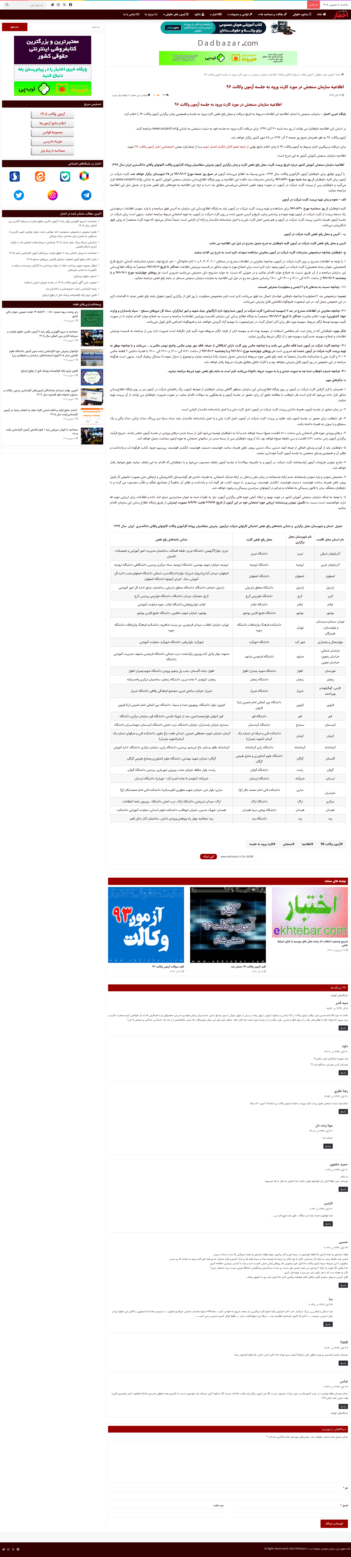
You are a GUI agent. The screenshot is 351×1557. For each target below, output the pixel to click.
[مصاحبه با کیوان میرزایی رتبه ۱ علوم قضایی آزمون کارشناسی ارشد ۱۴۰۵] (92, 436)
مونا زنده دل (324, 1125)
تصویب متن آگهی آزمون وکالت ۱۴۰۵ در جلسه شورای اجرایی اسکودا (60, 282)
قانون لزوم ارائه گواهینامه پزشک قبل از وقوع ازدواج (69, 295)
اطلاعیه (306, 844)
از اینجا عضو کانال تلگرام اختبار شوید (226, 146)
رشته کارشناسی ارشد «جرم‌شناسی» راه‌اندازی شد (71, 289)
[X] (64, 5)
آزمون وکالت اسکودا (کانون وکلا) (296, 74)
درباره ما (150, 14)
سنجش (287, 844)
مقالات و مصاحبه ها (272, 14)
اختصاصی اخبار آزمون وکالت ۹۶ (154, 146)
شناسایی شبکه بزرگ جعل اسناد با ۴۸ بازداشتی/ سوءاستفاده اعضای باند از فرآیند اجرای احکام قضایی (53, 244)
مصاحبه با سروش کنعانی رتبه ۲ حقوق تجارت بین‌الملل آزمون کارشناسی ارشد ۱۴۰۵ (53, 253)
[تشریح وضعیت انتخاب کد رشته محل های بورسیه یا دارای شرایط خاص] (310, 912)
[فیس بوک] (70, 5)
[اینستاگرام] (58, 5)
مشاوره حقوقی (301, 14)
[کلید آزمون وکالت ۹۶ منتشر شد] (228, 925)
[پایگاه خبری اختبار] (340, 14)
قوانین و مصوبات (239, 14)
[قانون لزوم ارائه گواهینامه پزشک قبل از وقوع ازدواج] (92, 377)
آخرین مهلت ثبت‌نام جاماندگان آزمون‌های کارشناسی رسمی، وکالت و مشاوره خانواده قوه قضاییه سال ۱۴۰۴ (40, 392)
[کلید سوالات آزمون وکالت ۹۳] (146, 925)
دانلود (198, 14)
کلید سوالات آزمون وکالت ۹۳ (168, 966)
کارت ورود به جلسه (261, 844)
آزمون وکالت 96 (331, 844)
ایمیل (344, 1505)
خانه (320, 14)
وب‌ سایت (218, 1505)
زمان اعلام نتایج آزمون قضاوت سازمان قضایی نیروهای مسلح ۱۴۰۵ (61, 259)
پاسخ (343, 1028)
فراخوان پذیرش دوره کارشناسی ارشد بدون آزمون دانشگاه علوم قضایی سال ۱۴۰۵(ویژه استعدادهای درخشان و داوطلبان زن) (43, 353)
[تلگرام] (52, 5)
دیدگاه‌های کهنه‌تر (339, 995)
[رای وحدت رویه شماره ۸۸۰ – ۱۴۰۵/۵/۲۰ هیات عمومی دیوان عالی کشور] (92, 318)
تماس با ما (130, 14)
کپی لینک (208, 856)
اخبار (215, 14)
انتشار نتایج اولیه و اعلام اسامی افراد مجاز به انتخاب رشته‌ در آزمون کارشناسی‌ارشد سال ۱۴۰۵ (40, 412)
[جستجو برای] (7, 5)
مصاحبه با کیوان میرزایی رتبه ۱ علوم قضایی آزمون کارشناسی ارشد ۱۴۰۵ (42, 431)
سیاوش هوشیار (328, 1549)
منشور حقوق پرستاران (85, 276)
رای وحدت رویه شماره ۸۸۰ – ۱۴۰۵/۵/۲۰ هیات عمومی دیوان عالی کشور (42, 314)
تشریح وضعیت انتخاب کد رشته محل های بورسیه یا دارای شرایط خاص (312, 943)
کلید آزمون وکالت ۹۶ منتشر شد (248, 966)
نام (345, 1488)
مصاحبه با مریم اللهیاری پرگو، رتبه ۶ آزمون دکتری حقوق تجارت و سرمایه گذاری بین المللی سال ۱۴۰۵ (53, 223)
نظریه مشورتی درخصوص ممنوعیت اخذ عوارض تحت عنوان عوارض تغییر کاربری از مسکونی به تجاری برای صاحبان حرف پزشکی (53, 234)
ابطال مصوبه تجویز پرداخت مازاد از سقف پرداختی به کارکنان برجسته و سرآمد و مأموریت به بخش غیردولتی (54, 267)
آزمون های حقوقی (176, 14)
